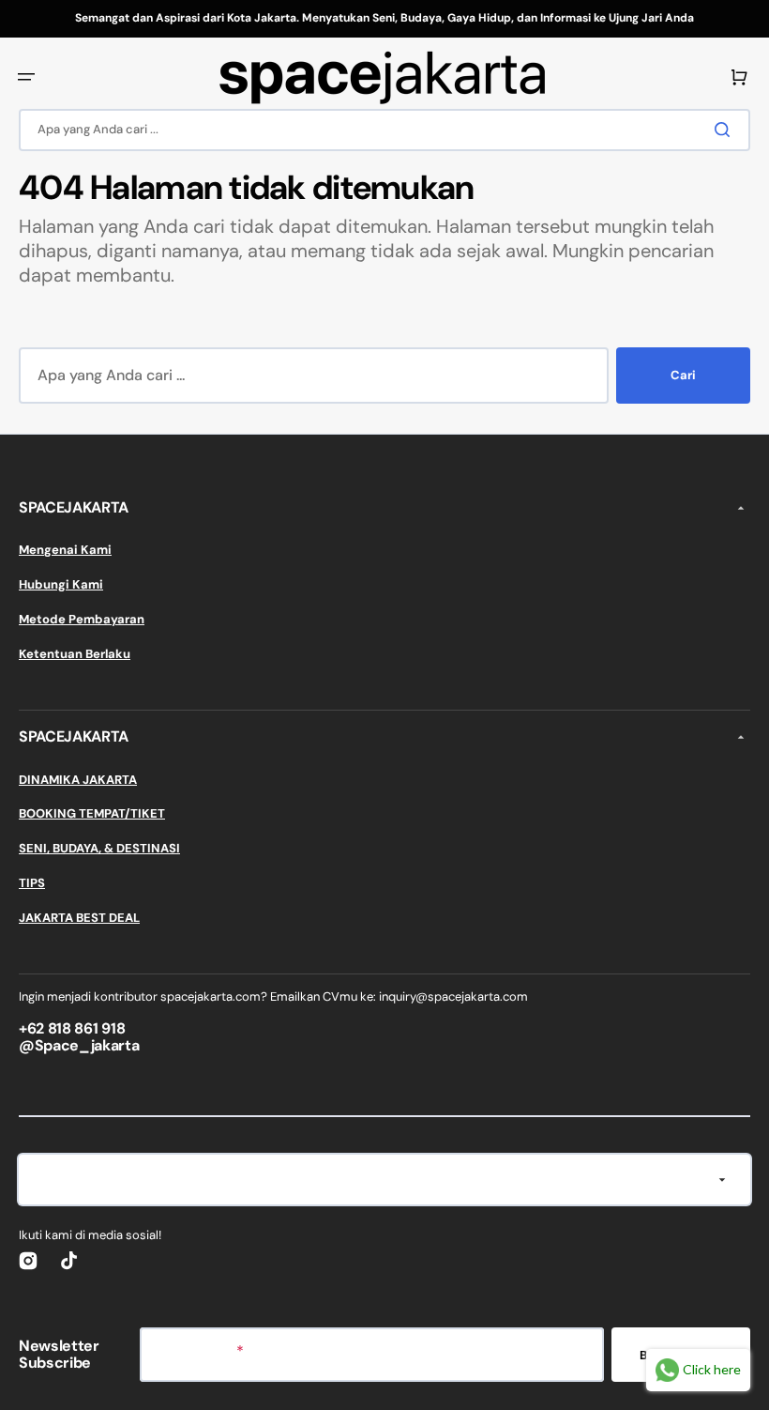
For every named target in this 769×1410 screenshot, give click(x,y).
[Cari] (725, 129)
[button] (26, 77)
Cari (683, 375)
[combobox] (384, 130)
